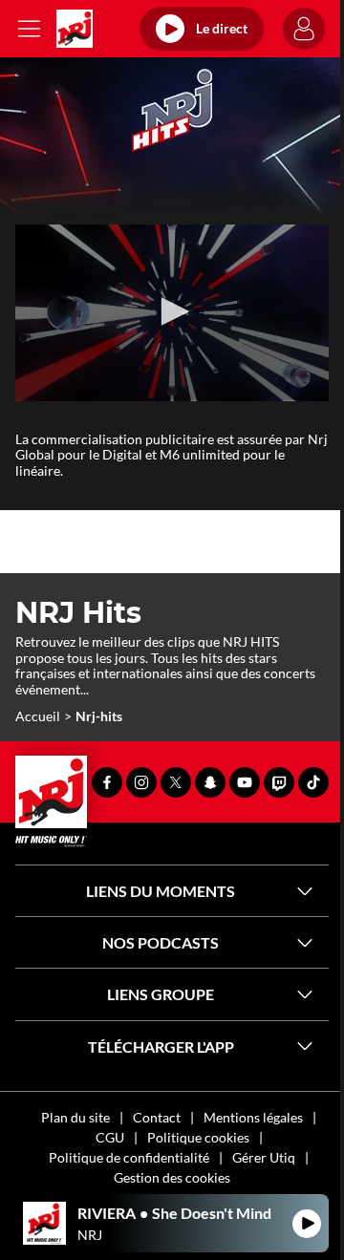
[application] (172, 312)
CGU (110, 1137)
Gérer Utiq (263, 1157)
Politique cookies (198, 1137)
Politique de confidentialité (129, 1157)
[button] (172, 311)
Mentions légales (253, 1117)
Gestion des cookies (172, 1177)
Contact (157, 1117)
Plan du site (75, 1117)
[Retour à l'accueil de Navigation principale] (74, 29)
